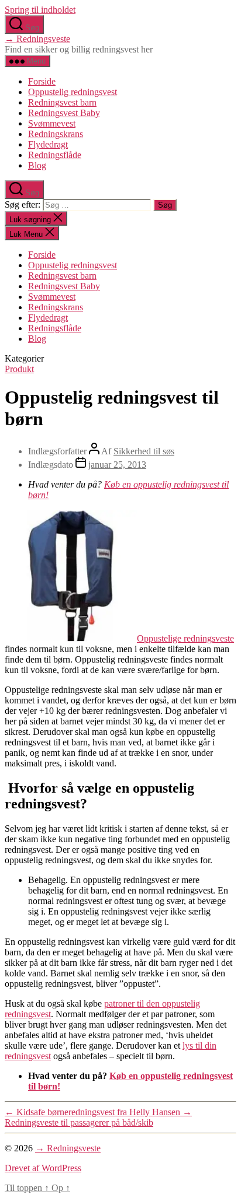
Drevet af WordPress (43, 1168)
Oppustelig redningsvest (72, 92)
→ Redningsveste (37, 39)
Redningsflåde (54, 155)
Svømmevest (51, 123)
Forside (42, 81)
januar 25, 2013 (117, 465)
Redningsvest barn (62, 102)
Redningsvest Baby (64, 113)
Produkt (19, 369)
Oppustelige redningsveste (185, 638)
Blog (37, 165)
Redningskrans (55, 134)
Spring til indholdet (40, 10)
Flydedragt (48, 144)
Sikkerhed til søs (143, 451)
